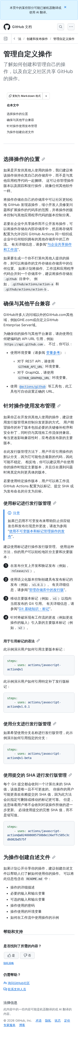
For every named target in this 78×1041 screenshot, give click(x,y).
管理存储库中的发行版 (46, 590)
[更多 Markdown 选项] (46, 95)
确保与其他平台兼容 (26, 303)
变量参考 (53, 352)
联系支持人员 (17, 989)
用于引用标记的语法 (19, 641)
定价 (67, 1020)
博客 (22, 1025)
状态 (58, 1020)
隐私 (48, 1020)
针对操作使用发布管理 (29, 406)
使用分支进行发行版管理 (27, 723)
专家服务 (9, 1025)
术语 (39, 1020)
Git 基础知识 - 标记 (34, 609)
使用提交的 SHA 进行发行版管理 (35, 775)
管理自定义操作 (64, 39)
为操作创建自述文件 (26, 857)
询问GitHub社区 (19, 983)
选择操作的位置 (21, 159)
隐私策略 (8, 963)
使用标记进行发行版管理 (27, 503)
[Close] (65, 7)
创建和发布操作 (37, 39)
